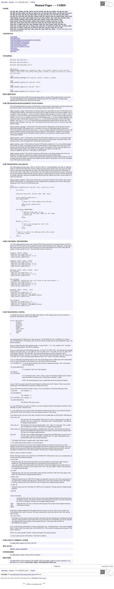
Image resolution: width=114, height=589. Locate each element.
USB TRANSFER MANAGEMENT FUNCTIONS (25, 40)
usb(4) (17, 549)
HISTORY (13, 51)
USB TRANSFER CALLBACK (19, 41)
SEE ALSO (13, 48)
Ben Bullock (35, 578)
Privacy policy (42, 578)
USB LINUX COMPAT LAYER (19, 46)
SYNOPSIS (13, 37)
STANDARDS (14, 49)
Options (33, 2)
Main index (4, 2)
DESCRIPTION (15, 38)
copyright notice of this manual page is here (22, 574)
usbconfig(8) (23, 549)
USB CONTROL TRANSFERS (19, 43)
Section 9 (11, 2)
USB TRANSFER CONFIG (18, 45)
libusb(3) (12, 549)
